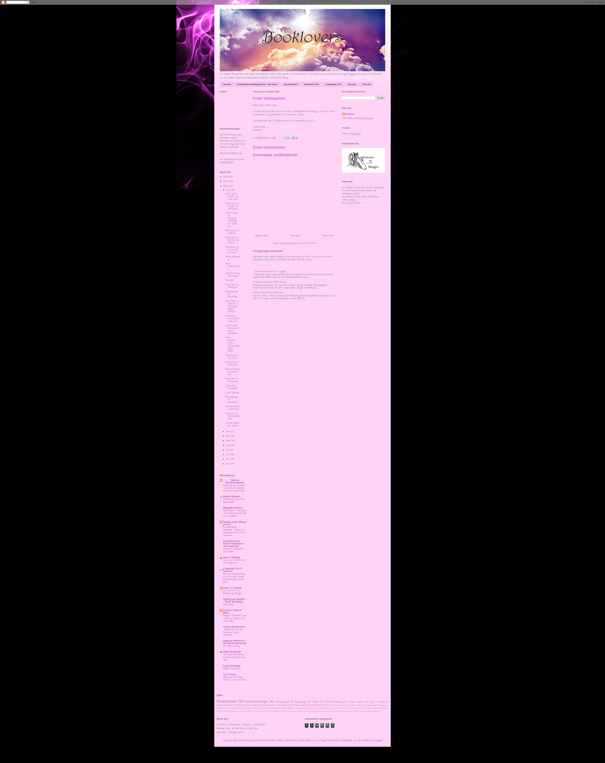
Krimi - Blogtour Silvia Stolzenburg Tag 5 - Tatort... (232, 344)
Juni (228, 454)
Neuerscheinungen (257, 702)
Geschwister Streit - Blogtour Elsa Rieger (232, 592)
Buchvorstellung (251, 705)
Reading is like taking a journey (234, 523)
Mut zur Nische (260, 711)
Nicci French (298, 711)
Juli (228, 450)
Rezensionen (226, 701)
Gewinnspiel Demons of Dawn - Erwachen (232, 329)
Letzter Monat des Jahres (232, 424)
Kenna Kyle (286, 705)
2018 (225, 177)
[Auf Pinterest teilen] (296, 137)
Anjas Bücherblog (231, 666)
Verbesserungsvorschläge (232, 275)
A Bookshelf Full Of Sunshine (232, 570)
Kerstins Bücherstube (234, 627)
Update (375, 711)
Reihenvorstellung (224, 705)
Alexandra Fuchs (338, 705)
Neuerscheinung (232, 258)
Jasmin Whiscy (313, 708)
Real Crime (318, 705)
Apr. (228, 464)
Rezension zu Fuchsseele (232, 380)
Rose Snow (323, 711)
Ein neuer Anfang (231, 646)
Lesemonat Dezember (231, 387)
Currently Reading (333, 702)
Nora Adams (311, 711)
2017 (225, 181)
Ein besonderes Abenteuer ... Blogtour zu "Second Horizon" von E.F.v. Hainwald (234, 531)
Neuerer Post (261, 236)
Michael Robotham (230, 711)
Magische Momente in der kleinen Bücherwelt (234, 642)
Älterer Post (328, 236)
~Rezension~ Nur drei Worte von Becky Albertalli (233, 632)
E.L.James (258, 708)
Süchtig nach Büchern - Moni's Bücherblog (234, 601)
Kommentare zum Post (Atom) (300, 243)
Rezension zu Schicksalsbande (232, 416)
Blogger (378, 740)
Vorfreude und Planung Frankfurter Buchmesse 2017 (234, 657)
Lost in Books (229, 674)
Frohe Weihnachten (232, 266)
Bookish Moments (232, 496)
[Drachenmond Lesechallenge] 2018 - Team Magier (257, 84)
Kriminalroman (329, 708)
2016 (225, 186)
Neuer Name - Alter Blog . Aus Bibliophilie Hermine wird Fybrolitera (234, 513)
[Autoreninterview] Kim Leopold (270, 271)
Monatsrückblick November (232, 408)
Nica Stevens (286, 711)
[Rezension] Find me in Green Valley (233, 501)
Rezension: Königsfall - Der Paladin (233, 550)
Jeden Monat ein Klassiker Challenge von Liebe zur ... (231, 220)
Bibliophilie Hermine (232, 508)
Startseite (227, 84)
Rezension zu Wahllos (232, 232)
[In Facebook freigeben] (293, 137)
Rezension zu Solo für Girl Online (232, 240)
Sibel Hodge (365, 711)
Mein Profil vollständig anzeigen (357, 118)
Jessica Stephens (357, 701)
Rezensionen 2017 (291, 84)
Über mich (367, 84)
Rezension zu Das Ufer (232, 357)
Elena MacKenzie (272, 708)
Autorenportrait (370, 705)
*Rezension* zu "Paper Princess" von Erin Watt (234, 679)
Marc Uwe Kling (302, 705)
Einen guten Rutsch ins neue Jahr (231, 196)
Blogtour (383, 705)
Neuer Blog (228, 604)
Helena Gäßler (287, 708)
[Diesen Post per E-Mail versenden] (284, 137)
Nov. (228, 431)
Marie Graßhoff (372, 708)
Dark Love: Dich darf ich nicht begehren (234, 562)
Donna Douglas (245, 708)
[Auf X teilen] (290, 137)
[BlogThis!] (287, 137)
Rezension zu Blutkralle (232, 364)
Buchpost (229, 280)
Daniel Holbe (231, 708)
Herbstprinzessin (269, 705)
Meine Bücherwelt (232, 652)
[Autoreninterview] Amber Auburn (270, 282)
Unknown (350, 114)
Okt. (228, 436)
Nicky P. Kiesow (377, 701)
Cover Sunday (232, 392)
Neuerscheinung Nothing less (232, 372)
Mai (228, 459)
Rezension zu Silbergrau (232, 286)
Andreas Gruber (354, 705)
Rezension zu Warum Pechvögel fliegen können (232, 306)
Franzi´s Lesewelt (232, 588)
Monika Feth (246, 711)
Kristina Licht (344, 708)
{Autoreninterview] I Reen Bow (268, 292)
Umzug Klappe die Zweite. (268, 251)
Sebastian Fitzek (351, 711)
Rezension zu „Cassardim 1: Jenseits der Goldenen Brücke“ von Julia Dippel (234, 488)
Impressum (352, 84)
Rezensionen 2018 (312, 84)
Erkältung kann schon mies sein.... (232, 318)
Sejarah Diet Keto (231, 668)
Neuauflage (273, 711)
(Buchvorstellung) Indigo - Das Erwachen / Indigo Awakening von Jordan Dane (234, 578)
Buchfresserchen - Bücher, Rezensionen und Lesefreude (233, 544)
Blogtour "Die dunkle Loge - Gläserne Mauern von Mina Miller (234, 618)
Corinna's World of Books (232, 612)
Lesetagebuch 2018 (333, 84)
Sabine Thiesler (336, 711)
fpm (359, 740)
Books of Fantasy (231, 557)
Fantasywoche (282, 702)
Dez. (228, 190)
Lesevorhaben (358, 708)
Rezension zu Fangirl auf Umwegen (232, 206)
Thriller (315, 702)
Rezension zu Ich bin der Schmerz (232, 250)
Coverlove (220, 708)
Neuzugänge (300, 702)
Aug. (228, 445)
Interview (299, 708)
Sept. (229, 440)
